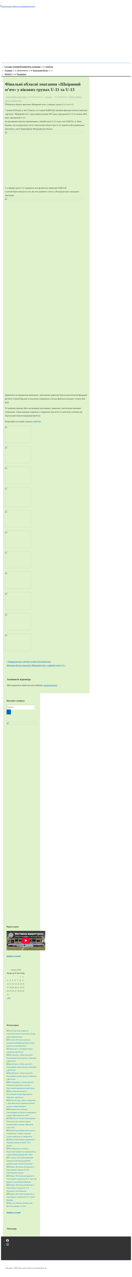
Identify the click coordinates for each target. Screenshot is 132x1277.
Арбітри (49, 67)
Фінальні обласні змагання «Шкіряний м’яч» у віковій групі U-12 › (36, 665)
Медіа (45, 70)
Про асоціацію (33, 67)
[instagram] (7, 1245)
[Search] (9, 712)
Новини (23, 67)
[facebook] (7, 1241)
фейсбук (37, 421)
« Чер (9, 998)
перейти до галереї (14, 956)
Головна (8, 67)
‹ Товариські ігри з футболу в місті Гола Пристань (29, 662)
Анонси (16, 67)
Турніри (8, 70)
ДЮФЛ (8, 74)
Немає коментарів (13, 101)
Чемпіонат (21, 74)
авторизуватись (50, 685)
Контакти (37, 70)
